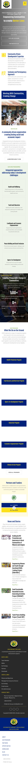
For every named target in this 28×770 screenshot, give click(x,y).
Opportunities (6, 746)
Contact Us (5, 755)
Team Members (5, 660)
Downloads (4, 671)
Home (3, 734)
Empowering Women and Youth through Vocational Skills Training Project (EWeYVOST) (18, 568)
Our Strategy (4, 666)
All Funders (14, 505)
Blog (3, 752)
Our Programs (6, 740)
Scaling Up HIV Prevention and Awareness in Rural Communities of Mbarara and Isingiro (18, 540)
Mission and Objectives (7, 678)
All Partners (14, 510)
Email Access (4, 686)
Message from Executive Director (9, 681)
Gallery (3, 663)
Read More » (15, 559)
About (4, 737)
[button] (2, 497)
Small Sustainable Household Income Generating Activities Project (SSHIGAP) (18, 593)
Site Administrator (6, 689)
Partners (3, 668)
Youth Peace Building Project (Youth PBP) (18, 616)
